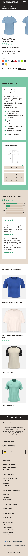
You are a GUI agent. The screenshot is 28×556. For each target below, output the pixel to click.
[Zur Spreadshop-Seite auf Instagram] (7, 417)
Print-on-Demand (7, 508)
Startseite (3, 6)
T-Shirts (11, 6)
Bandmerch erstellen (8, 535)
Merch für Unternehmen (9, 481)
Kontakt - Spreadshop (8, 464)
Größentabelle (22, 69)
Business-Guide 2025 (8, 513)
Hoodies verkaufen (7, 522)
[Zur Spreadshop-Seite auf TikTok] (16, 417)
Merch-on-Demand (7, 511)
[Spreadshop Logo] (10, 2)
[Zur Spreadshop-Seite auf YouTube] (12, 417)
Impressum (5, 494)
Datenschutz (5, 497)
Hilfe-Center (5, 469)
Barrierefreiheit (6, 500)
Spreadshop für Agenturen (9, 478)
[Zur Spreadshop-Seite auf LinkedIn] (20, 417)
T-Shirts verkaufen (7, 525)
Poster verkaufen (7, 527)
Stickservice (5, 483)
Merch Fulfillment (7, 486)
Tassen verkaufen (7, 532)
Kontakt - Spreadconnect (9, 467)
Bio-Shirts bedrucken (8, 530)
